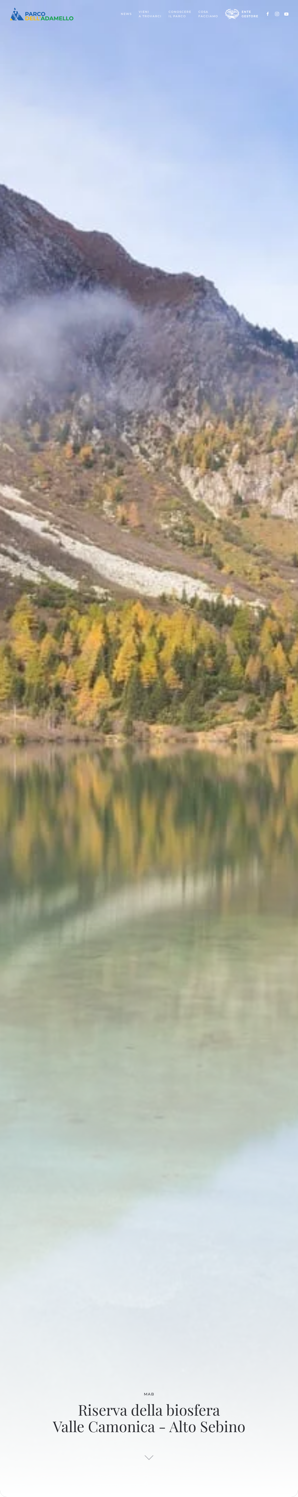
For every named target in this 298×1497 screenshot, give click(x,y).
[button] (150, 14)
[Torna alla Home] (41, 14)
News (126, 14)
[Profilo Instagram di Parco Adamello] (277, 14)
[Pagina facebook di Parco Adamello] (267, 14)
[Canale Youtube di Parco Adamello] (286, 14)
